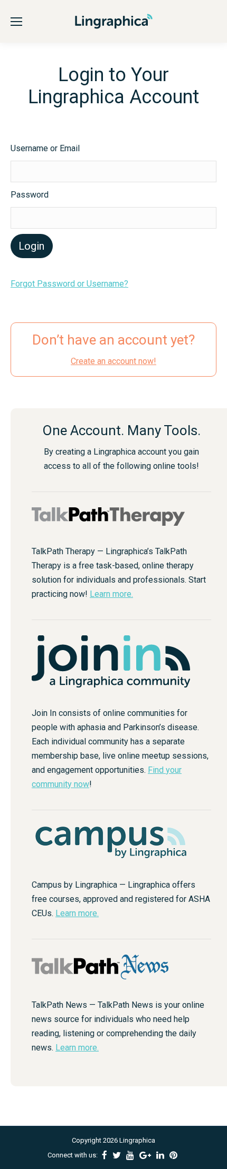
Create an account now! (113, 361)
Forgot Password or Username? (69, 284)
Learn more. (111, 594)
